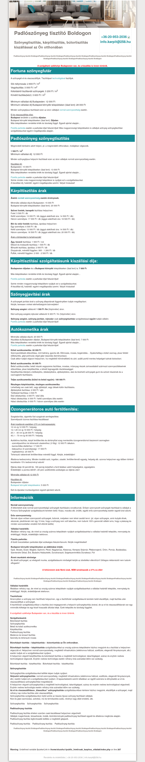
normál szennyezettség (69, 109)
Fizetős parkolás (18, 128)
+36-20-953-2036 (114, 36)
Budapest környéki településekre (25, 485)
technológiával (58, 78)
